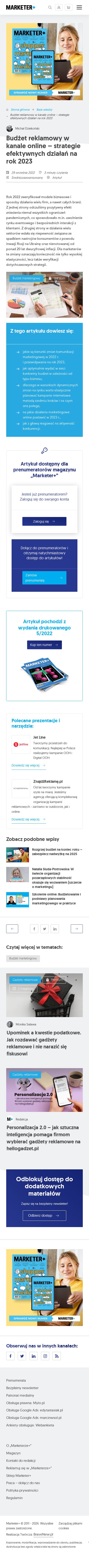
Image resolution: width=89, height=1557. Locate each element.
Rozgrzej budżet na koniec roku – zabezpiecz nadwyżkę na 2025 (57, 851)
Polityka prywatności (22, 1490)
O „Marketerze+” (18, 1445)
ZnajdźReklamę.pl (48, 781)
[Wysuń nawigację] (79, 7)
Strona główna (20, 109)
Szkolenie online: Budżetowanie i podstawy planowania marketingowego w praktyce (56, 898)
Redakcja (22, 1119)
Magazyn (13, 1453)
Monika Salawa (26, 1024)
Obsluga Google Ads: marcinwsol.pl (33, 1417)
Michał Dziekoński (27, 128)
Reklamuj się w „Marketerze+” (29, 1468)
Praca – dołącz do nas (23, 1483)
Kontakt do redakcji (21, 1460)
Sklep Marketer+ (18, 1475)
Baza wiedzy (44, 109)
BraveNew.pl (43, 1534)
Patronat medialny (20, 1395)
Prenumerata (16, 1380)
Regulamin (14, 1498)
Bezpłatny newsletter (22, 1388)
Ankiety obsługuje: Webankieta (30, 1425)
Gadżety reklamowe (25, 980)
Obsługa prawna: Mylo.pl (25, 1403)
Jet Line (39, 737)
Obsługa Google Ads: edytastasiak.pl (34, 1410)
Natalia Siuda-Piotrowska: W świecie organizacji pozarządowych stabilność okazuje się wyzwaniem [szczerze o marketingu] (57, 878)
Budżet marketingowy (26, 278)
